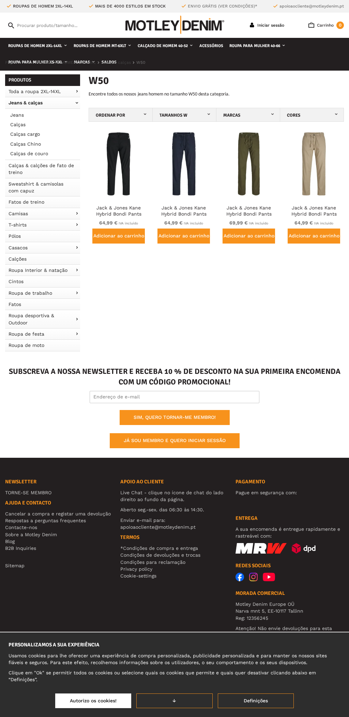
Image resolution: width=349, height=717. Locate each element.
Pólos (15, 236)
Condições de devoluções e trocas (160, 555)
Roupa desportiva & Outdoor (31, 319)
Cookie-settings (138, 576)
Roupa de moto (26, 345)
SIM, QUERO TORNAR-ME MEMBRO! (175, 417)
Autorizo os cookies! (93, 700)
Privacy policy (136, 569)
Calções (18, 259)
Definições (256, 700)
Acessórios (211, 45)
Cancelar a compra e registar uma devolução (58, 513)
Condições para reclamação (152, 562)
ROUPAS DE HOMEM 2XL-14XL (35, 45)
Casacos (18, 247)
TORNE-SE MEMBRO (28, 492)
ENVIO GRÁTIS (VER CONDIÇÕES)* (222, 6)
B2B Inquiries (20, 548)
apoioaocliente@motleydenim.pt (311, 6)
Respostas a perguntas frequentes (45, 520)
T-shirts (18, 225)
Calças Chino (25, 144)
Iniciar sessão (270, 25)
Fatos (15, 304)
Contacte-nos (21, 527)
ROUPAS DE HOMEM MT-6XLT (100, 45)
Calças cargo (25, 134)
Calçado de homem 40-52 (163, 45)
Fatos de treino (26, 202)
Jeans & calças (26, 102)
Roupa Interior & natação (38, 270)
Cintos (16, 281)
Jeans (17, 115)
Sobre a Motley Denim (31, 534)
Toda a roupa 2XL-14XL (35, 91)
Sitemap (15, 565)
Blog (10, 541)
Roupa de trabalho (30, 293)
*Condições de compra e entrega (159, 548)
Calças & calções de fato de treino (41, 169)
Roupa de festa (26, 334)
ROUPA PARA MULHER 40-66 (254, 45)
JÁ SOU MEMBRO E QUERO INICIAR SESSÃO (175, 440)
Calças (18, 124)
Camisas (18, 213)
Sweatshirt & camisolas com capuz (36, 187)
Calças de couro (29, 153)
